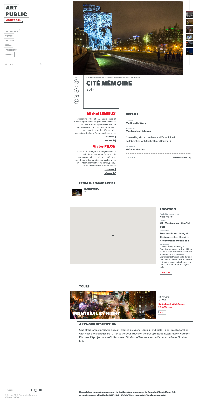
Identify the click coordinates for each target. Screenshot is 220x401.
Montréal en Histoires (138, 131)
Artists (10, 41)
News (8, 45)
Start (162, 312)
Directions (166, 273)
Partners (11, 50)
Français (9, 390)
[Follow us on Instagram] (36, 390)
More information (180, 157)
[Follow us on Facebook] (31, 390)
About (9, 55)
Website (108, 140)
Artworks (12, 31)
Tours (9, 36)
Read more (110, 137)
